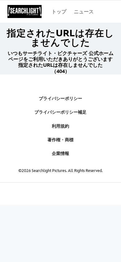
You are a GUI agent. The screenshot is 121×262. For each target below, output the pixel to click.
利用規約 (60, 126)
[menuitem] (59, 11)
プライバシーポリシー (60, 98)
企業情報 (60, 153)
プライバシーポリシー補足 (60, 112)
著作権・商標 (60, 139)
